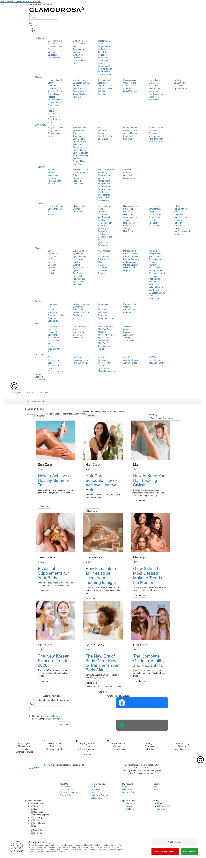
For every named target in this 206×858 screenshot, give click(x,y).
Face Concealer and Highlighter (156, 269)
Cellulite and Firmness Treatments (78, 133)
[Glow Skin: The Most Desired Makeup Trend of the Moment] (150, 532)
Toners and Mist (55, 99)
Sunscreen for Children (104, 364)
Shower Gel (53, 309)
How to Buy (96, 792)
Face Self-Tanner (156, 360)
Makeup (38, 248)
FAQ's (156, 789)
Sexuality (127, 169)
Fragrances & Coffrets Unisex (105, 48)
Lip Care (177, 80)
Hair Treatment (104, 206)
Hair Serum (103, 234)
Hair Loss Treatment (102, 210)
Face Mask (52, 110)
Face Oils (77, 96)
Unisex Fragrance (81, 304)
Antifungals (78, 183)
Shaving (126, 332)
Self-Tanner (154, 357)
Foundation (154, 264)
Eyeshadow (78, 253)
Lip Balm (51, 267)
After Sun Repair (130, 360)
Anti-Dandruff (104, 217)
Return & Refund (129, 792)
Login (124, 786)
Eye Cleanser (154, 82)
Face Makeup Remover (155, 260)
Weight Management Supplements (104, 181)
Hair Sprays (103, 220)
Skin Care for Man (106, 326)
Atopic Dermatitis (80, 172)
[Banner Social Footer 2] (142, 725)
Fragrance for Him (56, 315)
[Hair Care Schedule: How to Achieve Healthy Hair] (103, 440)
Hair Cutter (128, 231)
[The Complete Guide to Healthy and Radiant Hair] (150, 620)
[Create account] (32, 28)
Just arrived (40, 379)
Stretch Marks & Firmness (130, 134)
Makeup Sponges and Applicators (131, 260)
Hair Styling (154, 206)
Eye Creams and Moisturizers (156, 95)
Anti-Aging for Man (106, 334)
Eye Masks (153, 99)
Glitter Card (127, 789)
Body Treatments (80, 127)
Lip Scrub (52, 259)
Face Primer (154, 298)
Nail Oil (101, 253)
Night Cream (78, 88)
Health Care (40, 166)
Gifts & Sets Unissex (78, 56)
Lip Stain (51, 270)
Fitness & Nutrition (106, 169)
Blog (156, 786)
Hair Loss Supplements (104, 193)
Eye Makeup (154, 80)
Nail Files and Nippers (129, 269)
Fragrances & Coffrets (104, 42)
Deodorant (52, 318)
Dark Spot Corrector (52, 87)
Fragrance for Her (106, 318)
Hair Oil (101, 225)
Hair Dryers (128, 214)
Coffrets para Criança (78, 50)
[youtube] (30, 767)
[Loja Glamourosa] (103, 9)
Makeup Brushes (130, 264)
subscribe (64, 723)
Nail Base (102, 264)
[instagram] (33, 767)
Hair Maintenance (55, 206)
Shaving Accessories (128, 339)
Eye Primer (78, 273)
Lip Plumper (53, 264)
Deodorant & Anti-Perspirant (81, 143)
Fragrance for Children (129, 311)
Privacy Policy (66, 795)
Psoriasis (77, 180)
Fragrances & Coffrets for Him (105, 73)
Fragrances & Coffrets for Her (105, 67)
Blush (151, 284)
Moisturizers (78, 80)
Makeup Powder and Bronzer (156, 288)
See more (103, 691)
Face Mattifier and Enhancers (157, 274)
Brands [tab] (30, 392)
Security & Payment (99, 795)
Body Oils (77, 164)
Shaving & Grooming (127, 328)
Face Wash (103, 94)
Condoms (127, 175)
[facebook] (37, 767)
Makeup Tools (129, 250)
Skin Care (39, 77)
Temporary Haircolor (178, 221)
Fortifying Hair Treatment (104, 230)
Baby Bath (127, 138)
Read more (45, 506)
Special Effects (155, 256)
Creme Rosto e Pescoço (54, 95)
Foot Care (153, 133)
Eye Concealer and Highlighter (79, 258)
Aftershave (52, 312)
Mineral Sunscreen (106, 371)
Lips (49, 250)
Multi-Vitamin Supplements (104, 199)
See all (91, 415)
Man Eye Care (104, 343)
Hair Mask (102, 214)
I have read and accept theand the (48, 717)
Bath (100, 127)
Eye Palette (78, 276)
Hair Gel (152, 220)
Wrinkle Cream (54, 102)
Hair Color (178, 206)
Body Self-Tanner (156, 362)
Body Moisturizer (80, 152)
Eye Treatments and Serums (156, 90)
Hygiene (51, 169)
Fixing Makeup (155, 253)
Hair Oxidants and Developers (182, 232)
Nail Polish (102, 267)
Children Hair (79, 206)
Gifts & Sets (78, 40)
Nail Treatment (155, 136)
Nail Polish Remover (102, 272)
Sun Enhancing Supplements (105, 188)
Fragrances (40, 301)
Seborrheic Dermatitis (78, 176)
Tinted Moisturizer (81, 94)
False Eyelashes (80, 278)
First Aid (51, 172)
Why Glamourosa (67, 789)
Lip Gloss (52, 256)
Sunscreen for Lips (56, 371)
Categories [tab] (18, 392)
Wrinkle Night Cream (53, 106)
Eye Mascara (79, 267)
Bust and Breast (80, 161)
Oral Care (52, 178)
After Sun (127, 357)
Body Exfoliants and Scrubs (105, 137)
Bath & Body (40, 124)
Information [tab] (43, 392)
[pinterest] (35, 767)
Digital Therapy (130, 91)
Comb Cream (154, 217)
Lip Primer (52, 253)
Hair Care (39, 203)
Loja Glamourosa (35, 401)
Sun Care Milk (104, 368)
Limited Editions (42, 38)
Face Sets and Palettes (155, 280)
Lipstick (51, 273)
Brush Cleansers (130, 253)
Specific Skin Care (81, 169)
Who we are (65, 786)
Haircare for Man (55, 326)
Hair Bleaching (180, 208)
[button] (164, 418)
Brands (38, 374)
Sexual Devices (130, 178)
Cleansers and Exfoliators (104, 81)
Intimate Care (54, 175)
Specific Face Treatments (104, 339)
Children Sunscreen (103, 358)
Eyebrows (77, 270)
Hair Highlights (180, 217)
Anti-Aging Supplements (104, 174)
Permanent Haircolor (179, 227)
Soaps (101, 133)
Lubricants (128, 172)
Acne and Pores (55, 91)
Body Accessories (55, 127)
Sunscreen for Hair (81, 360)
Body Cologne (79, 138)
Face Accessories (131, 80)
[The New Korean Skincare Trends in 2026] (55, 620)
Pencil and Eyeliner (77, 263)
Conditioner (78, 211)
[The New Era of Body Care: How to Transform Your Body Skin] (103, 620)
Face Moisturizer (80, 91)
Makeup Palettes (55, 57)
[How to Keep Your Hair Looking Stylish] (150, 440)
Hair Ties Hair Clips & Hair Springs (129, 225)
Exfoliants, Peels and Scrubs (105, 90)
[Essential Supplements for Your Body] (55, 532)
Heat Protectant (105, 222)
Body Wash (103, 130)
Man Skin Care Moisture (104, 330)
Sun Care (39, 354)
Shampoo (52, 214)
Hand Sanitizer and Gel (54, 182)
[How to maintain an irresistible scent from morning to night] (103, 532)
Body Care (52, 130)
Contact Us (96, 789)
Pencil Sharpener (131, 256)
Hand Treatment (156, 138)
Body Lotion (53, 320)
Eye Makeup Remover (78, 283)
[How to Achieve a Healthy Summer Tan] (55, 440)
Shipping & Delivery (99, 797)
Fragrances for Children (129, 305)
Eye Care (127, 88)
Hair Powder (154, 225)
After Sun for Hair (80, 362)
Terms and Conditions (54, 718)
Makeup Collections (52, 53)
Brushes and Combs (129, 210)
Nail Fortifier (103, 256)
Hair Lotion (153, 222)
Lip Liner (51, 262)
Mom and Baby (130, 127)
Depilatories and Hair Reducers (80, 148)
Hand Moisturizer (156, 141)
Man (37, 323)
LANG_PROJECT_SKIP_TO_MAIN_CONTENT (20, 1)
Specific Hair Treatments (103, 244)
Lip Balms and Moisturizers (180, 84)
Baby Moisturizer (130, 130)
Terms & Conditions (68, 792)
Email (32, 704)
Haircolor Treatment (178, 213)
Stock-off (39, 376)
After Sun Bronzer (131, 362)
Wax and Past (155, 214)
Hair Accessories (130, 206)
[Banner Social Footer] (142, 702)
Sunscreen (52, 357)
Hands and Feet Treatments (156, 129)
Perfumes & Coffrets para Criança (104, 60)
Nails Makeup (104, 250)
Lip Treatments (180, 88)
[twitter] (39, 767)
